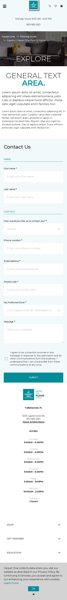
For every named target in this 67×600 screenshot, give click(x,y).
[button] (50, 6)
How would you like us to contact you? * (25, 221)
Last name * (10, 189)
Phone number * (13, 240)
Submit (33, 377)
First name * (10, 168)
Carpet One (8, 36)
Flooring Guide (28, 36)
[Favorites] (56, 6)
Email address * (12, 261)
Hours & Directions (33, 422)
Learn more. (11, 583)
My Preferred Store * (15, 302)
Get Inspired (15, 538)
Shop (10, 524)
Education (14, 552)
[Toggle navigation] (4, 6)
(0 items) (61, 6)
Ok (33, 588)
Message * (9, 322)
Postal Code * (11, 282)
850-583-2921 (33, 24)
